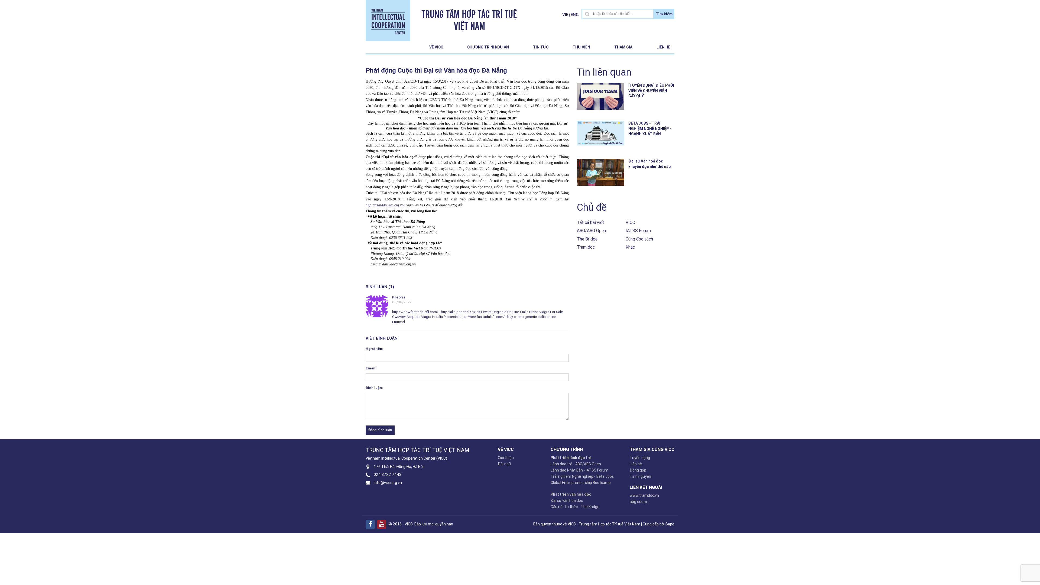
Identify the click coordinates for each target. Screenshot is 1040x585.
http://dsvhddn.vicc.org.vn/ (385, 205)
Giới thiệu (506, 457)
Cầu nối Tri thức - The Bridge (575, 506)
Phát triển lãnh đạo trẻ (571, 457)
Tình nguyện (640, 476)
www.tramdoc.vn (644, 495)
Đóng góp (638, 470)
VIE (565, 14)
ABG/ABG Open (591, 230)
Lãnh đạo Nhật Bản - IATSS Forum (579, 470)
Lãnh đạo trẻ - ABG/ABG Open (576, 463)
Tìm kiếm (664, 14)
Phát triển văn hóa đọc (571, 494)
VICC (630, 222)
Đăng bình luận (380, 430)
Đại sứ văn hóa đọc (567, 500)
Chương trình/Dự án (488, 47)
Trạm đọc (586, 247)
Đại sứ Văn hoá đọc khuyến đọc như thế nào (649, 164)
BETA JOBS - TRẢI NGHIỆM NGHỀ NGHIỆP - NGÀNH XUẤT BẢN (649, 128)
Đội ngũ (504, 463)
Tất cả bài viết (590, 222)
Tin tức (540, 47)
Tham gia (623, 47)
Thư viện (581, 47)
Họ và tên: (374, 348)
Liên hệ (663, 47)
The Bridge (587, 239)
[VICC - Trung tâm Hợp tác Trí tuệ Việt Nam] (388, 20)
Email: (371, 368)
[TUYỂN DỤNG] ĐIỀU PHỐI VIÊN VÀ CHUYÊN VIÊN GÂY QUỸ (651, 90)
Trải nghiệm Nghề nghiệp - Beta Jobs (582, 476)
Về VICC (436, 47)
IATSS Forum (638, 230)
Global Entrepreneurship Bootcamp (581, 482)
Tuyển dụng (640, 457)
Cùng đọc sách (639, 239)
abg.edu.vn (639, 501)
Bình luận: (374, 387)
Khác (630, 247)
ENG (575, 14)
